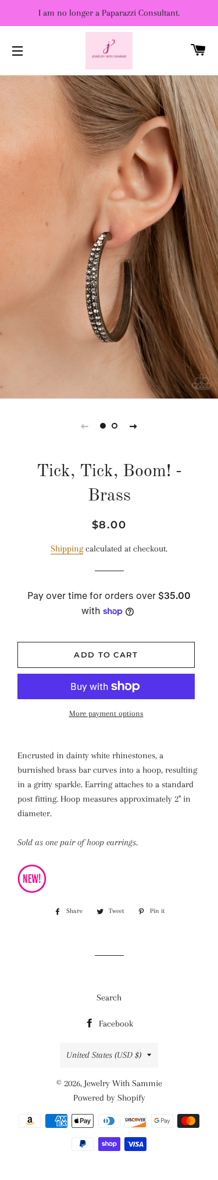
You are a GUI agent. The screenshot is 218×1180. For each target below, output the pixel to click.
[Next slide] (133, 426)
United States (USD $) (103, 1055)
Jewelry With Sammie (123, 1083)
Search (109, 997)
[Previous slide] (85, 426)
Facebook (115, 1023)
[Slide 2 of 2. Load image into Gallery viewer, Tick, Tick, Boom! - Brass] (115, 426)
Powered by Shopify (109, 1098)
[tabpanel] (109, 235)
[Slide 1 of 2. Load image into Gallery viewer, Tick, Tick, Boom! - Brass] (103, 426)
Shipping (67, 548)
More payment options (106, 713)
